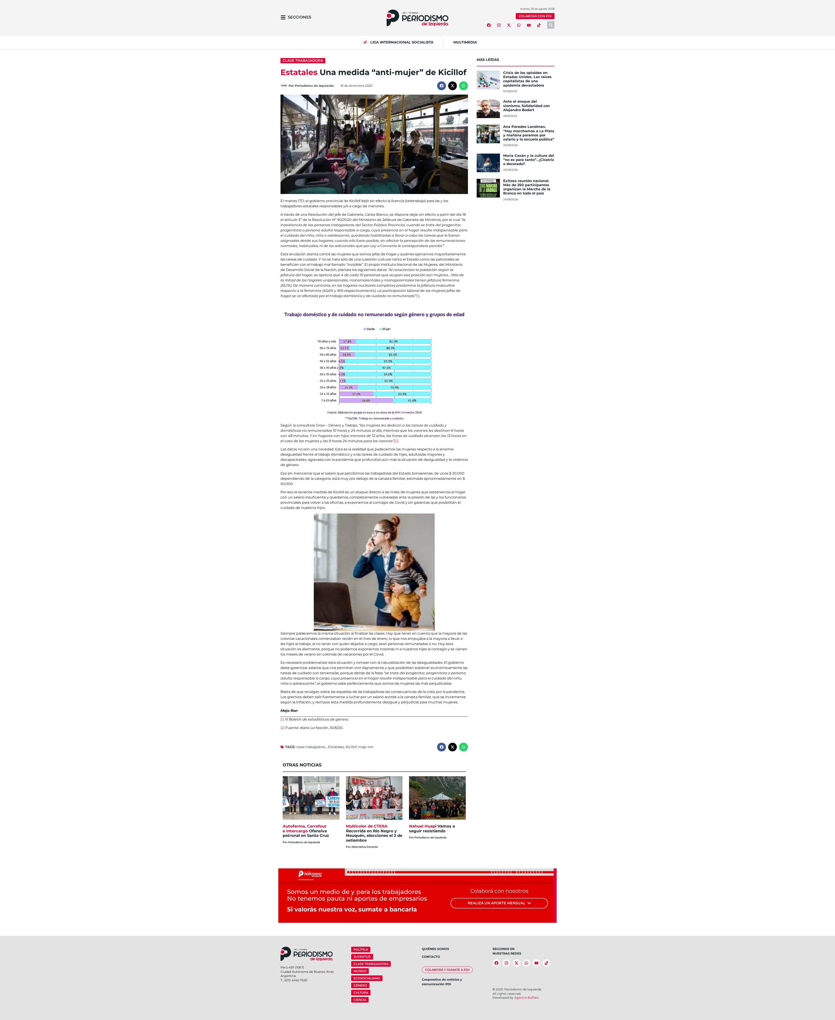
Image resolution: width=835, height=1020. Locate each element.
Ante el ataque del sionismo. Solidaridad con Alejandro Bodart (526, 105)
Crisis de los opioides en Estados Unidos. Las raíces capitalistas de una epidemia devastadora (527, 79)
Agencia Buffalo (526, 998)
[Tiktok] (539, 25)
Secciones (299, 17)
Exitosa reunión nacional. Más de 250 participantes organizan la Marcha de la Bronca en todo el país (526, 187)
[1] (417, 296)
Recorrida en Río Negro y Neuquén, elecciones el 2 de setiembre (374, 833)
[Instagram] (499, 25)
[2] (396, 441)
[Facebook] (489, 25)
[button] (441, 85)
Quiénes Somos (435, 949)
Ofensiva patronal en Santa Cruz (306, 831)
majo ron (366, 747)
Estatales (336, 747)
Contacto (431, 957)
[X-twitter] (509, 25)
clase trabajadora (310, 747)
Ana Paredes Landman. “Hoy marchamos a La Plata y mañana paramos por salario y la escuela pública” (528, 133)
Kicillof (351, 747)
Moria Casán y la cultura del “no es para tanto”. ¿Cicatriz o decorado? (528, 160)
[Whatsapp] (519, 25)
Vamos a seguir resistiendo (432, 828)
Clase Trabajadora (303, 61)
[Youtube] (529, 25)
